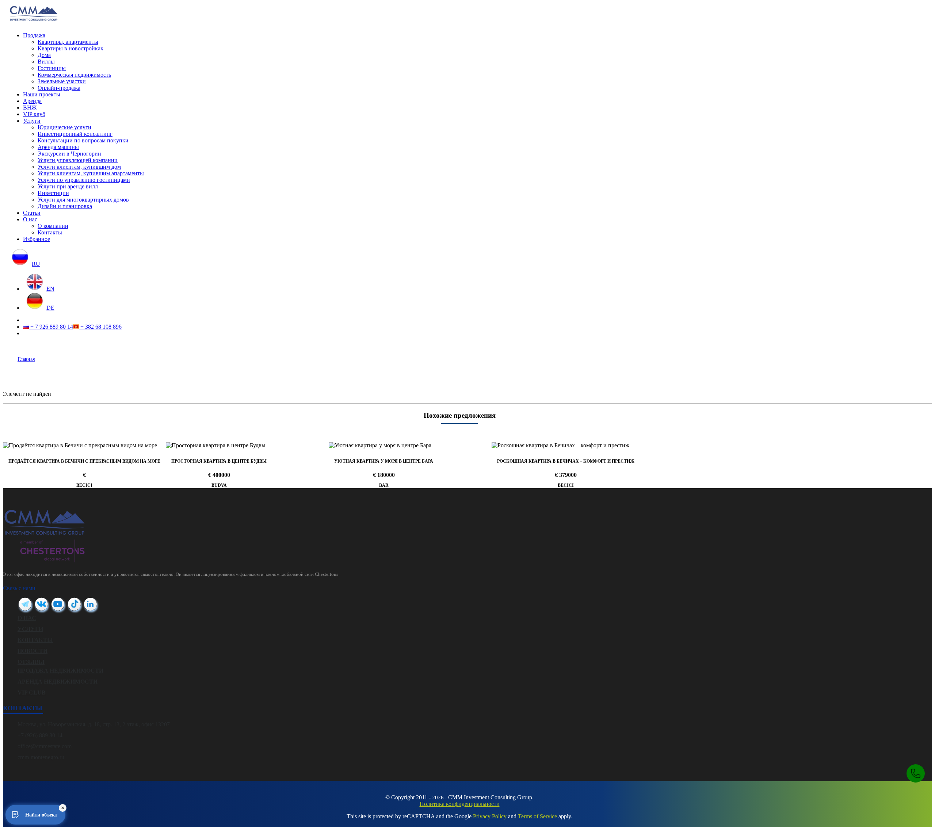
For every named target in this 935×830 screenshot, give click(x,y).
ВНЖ (30, 107)
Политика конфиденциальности (460, 804)
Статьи (32, 213)
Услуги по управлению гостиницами (84, 180)
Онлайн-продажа (59, 88)
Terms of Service (537, 816)
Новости (32, 651)
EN (50, 289)
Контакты (50, 232)
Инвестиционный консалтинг (75, 134)
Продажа (34, 35)
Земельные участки (62, 81)
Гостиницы (52, 68)
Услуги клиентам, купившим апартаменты (91, 173)
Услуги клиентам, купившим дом (79, 167)
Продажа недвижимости (60, 671)
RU (36, 264)
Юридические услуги (64, 127)
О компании (53, 226)
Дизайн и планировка (65, 206)
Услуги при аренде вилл (68, 186)
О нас (30, 219)
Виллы (46, 61)
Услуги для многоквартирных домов (83, 199)
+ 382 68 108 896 (100, 327)
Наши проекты (41, 94)
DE (50, 308)
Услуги (32, 121)
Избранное (36, 239)
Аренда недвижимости (58, 681)
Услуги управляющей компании (78, 160)
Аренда (32, 101)
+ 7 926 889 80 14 (51, 327)
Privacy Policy (490, 816)
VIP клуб (34, 114)
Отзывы (31, 662)
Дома (44, 55)
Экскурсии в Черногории (69, 153)
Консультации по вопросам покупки (83, 140)
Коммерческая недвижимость (74, 75)
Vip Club (32, 692)
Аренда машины (58, 147)
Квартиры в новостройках (70, 48)
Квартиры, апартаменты (68, 42)
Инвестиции (53, 193)
